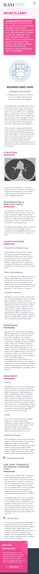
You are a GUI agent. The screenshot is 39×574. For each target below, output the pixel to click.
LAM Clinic (31, 407)
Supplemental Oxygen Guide (15, 458)
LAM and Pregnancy (13, 518)
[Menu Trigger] (34, 3)
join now (14, 567)
